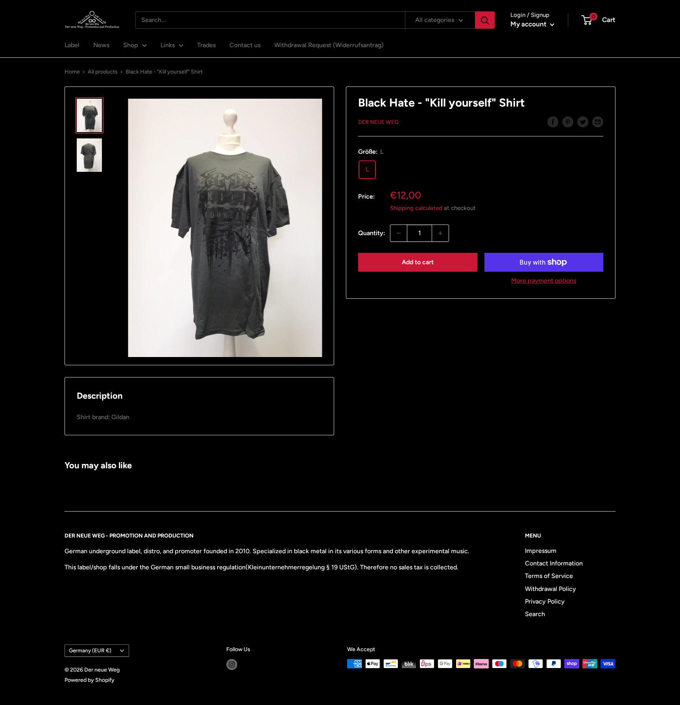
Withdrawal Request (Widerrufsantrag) (329, 45)
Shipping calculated (416, 208)
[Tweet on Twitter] (582, 121)
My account (529, 24)
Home (72, 71)
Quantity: (371, 233)
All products (103, 71)
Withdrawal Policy (550, 589)
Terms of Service (549, 576)
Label (72, 45)
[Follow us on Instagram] (231, 664)
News (101, 45)
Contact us (245, 45)
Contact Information (554, 563)
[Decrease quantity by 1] (398, 233)
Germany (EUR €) (90, 650)
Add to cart (418, 262)
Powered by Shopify (90, 680)
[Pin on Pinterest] (567, 121)
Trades (206, 45)
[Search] (485, 20)
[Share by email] (597, 121)
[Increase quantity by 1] (440, 233)
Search (535, 614)
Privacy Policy (545, 601)
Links (168, 45)
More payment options (543, 280)
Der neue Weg (378, 122)
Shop (130, 45)
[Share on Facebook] (552, 121)
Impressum (540, 550)
